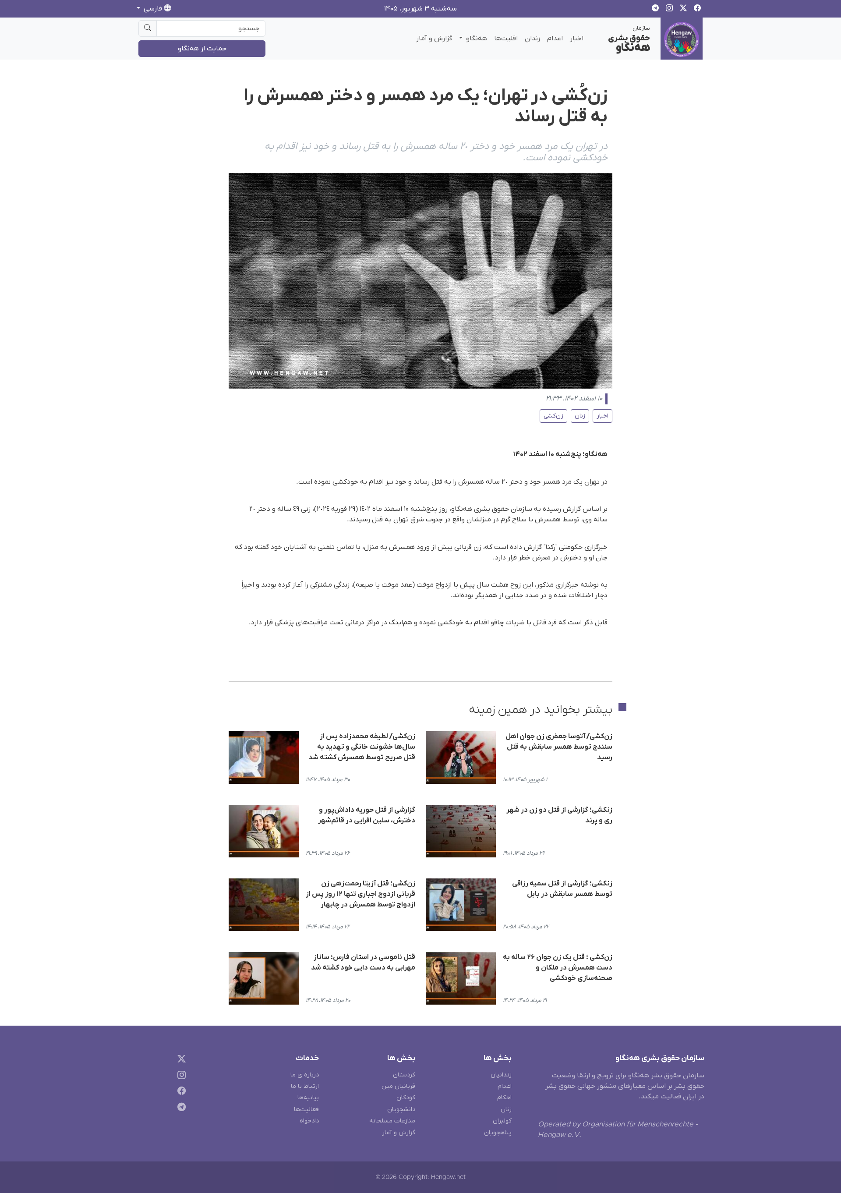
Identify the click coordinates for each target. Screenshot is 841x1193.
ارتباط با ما (305, 1086)
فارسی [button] (153, 8)
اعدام (555, 38)
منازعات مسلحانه (392, 1121)
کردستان (404, 1075)
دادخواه (309, 1121)
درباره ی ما (304, 1075)
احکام (504, 1098)
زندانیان (501, 1075)
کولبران (502, 1121)
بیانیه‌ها (308, 1098)
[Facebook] (180, 1092)
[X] (180, 1060)
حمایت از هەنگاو (202, 48)
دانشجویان (401, 1109)
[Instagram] (180, 1076)
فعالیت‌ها (306, 1109)
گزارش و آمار (434, 38)
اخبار (576, 38)
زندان (532, 38)
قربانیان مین (398, 1086)
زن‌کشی (553, 416)
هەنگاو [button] (475, 38)
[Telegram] (180, 1108)
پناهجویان (498, 1133)
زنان (580, 416)
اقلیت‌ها (506, 38)
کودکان (405, 1098)
